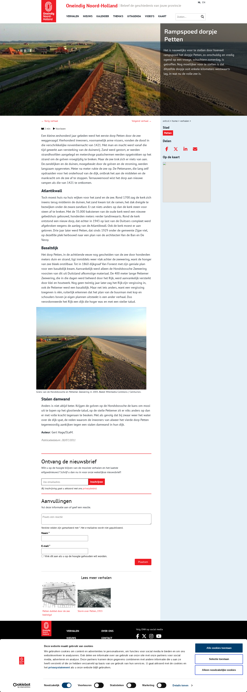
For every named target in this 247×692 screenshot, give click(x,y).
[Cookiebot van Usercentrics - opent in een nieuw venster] (21, 685)
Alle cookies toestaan (219, 647)
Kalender (102, 16)
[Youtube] (158, 636)
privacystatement (59, 667)
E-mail (45, 546)
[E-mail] (195, 149)
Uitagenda (134, 16)
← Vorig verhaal (49, 120)
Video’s (149, 16)
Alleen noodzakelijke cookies (219, 669)
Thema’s (118, 16)
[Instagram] (151, 636)
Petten (168, 133)
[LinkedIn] (185, 149)
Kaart (162, 16)
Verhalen (72, 16)
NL (199, 2)
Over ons (107, 631)
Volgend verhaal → (141, 120)
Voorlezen (60, 128)
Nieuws (87, 16)
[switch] (99, 685)
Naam (45, 533)
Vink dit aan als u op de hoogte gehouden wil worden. (76, 556)
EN (203, 2)
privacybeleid (89, 488)
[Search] (202, 17)
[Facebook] (166, 149)
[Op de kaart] (185, 178)
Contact (106, 638)
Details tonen (180, 685)
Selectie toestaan (219, 659)
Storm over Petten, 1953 (90, 611)
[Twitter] (176, 149)
